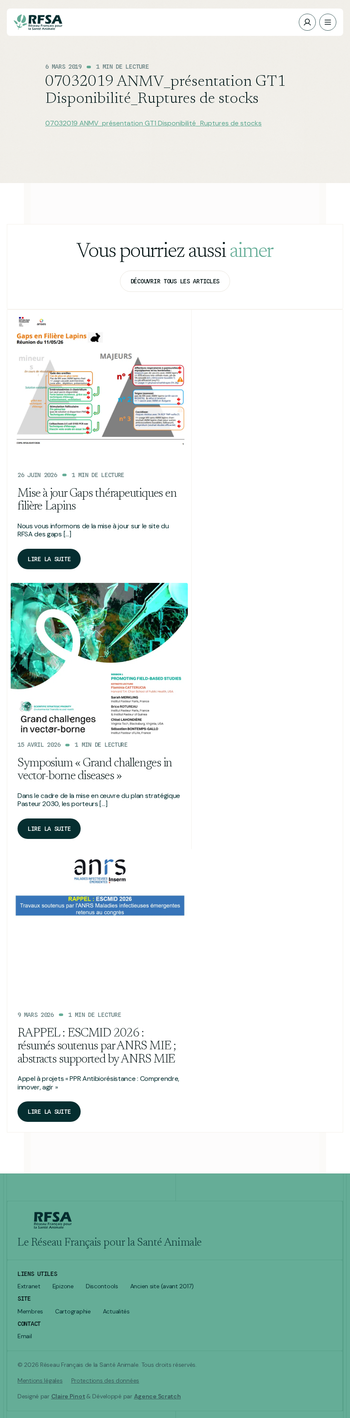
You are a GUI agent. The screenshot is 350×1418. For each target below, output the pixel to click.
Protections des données (105, 1380)
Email (25, 1336)
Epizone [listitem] (63, 1286)
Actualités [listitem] (116, 1311)
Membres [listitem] (30, 1311)
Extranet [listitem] (29, 1286)
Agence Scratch (157, 1396)
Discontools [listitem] (102, 1286)
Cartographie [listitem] (73, 1311)
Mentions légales (40, 1380)
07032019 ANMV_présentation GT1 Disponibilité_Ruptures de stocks (153, 123)
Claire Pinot (68, 1396)
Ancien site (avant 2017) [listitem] (162, 1286)
